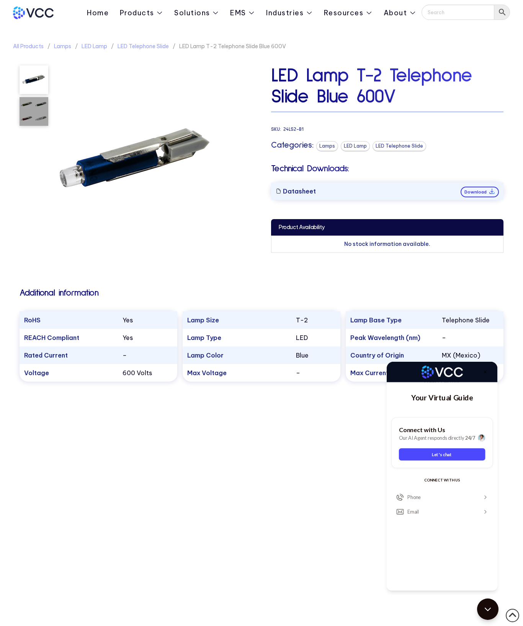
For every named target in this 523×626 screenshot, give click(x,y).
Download (476, 192)
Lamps (62, 46)
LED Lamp (94, 46)
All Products (28, 46)
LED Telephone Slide (143, 46)
